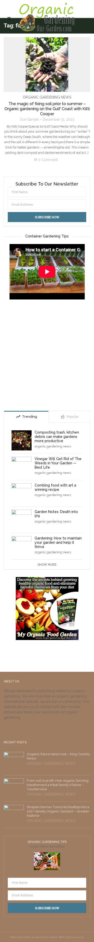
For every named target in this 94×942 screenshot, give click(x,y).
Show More (47, 564)
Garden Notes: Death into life (56, 514)
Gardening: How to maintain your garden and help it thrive (58, 542)
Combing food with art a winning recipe (55, 487)
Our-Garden (29, 119)
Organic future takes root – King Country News (58, 756)
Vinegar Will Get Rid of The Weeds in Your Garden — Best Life (58, 463)
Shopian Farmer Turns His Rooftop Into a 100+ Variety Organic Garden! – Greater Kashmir (58, 811)
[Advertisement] (47, 356)
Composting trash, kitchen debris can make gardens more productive (57, 436)
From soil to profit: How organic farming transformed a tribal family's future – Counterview (57, 785)
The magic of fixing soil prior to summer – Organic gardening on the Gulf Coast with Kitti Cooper (47, 108)
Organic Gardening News (47, 97)
